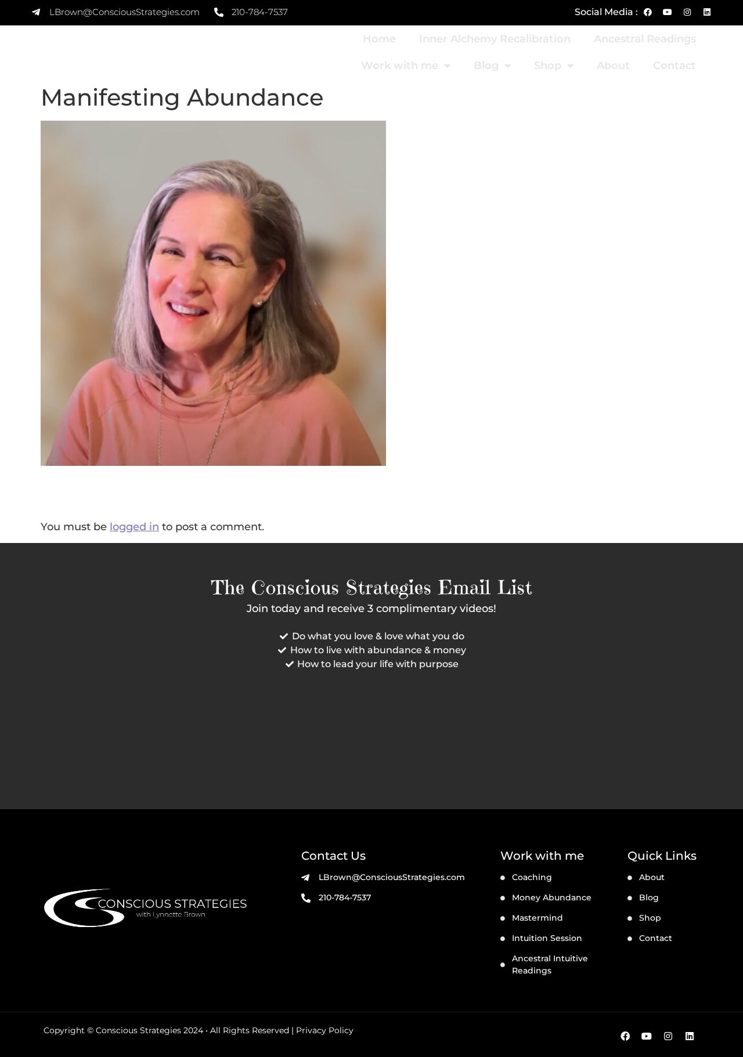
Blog (486, 65)
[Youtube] (667, 12)
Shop (547, 65)
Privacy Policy (325, 1030)
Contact (674, 65)
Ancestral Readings (645, 38)
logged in (134, 526)
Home (379, 38)
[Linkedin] (707, 12)
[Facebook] (648, 12)
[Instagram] (687, 12)
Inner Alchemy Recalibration (495, 38)
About (613, 65)
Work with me (399, 65)
